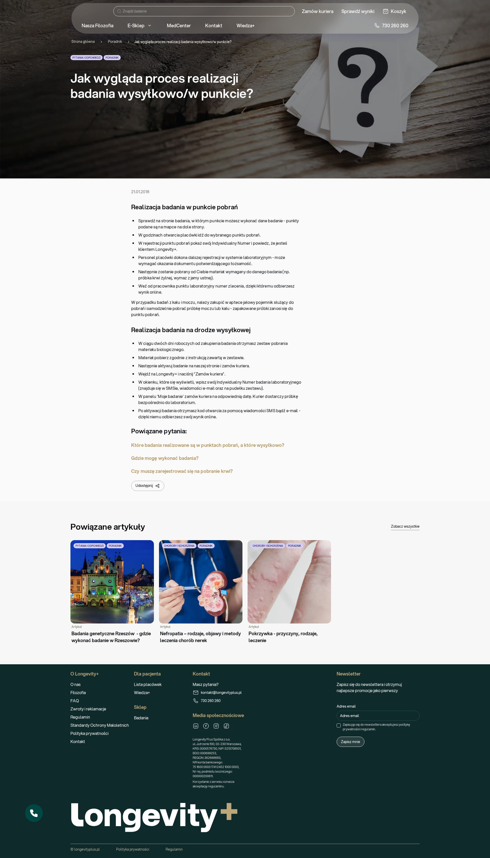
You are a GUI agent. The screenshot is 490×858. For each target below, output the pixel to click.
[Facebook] (206, 726)
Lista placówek (148, 684)
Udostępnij (144, 485)
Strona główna (83, 41)
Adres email (346, 706)
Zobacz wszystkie (405, 526)
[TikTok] (226, 726)
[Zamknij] (43, 804)
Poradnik (115, 41)
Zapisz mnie (350, 741)
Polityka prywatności (89, 733)
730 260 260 (210, 700)
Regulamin (80, 717)
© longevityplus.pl (85, 849)
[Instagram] (216, 726)
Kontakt (77, 741)
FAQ (74, 701)
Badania (141, 718)
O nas (75, 684)
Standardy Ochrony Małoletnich (99, 725)
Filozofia (78, 692)
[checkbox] (339, 725)
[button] (34, 813)
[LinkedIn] (196, 726)
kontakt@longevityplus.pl (221, 692)
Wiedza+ (142, 692)
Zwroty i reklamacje (88, 709)
